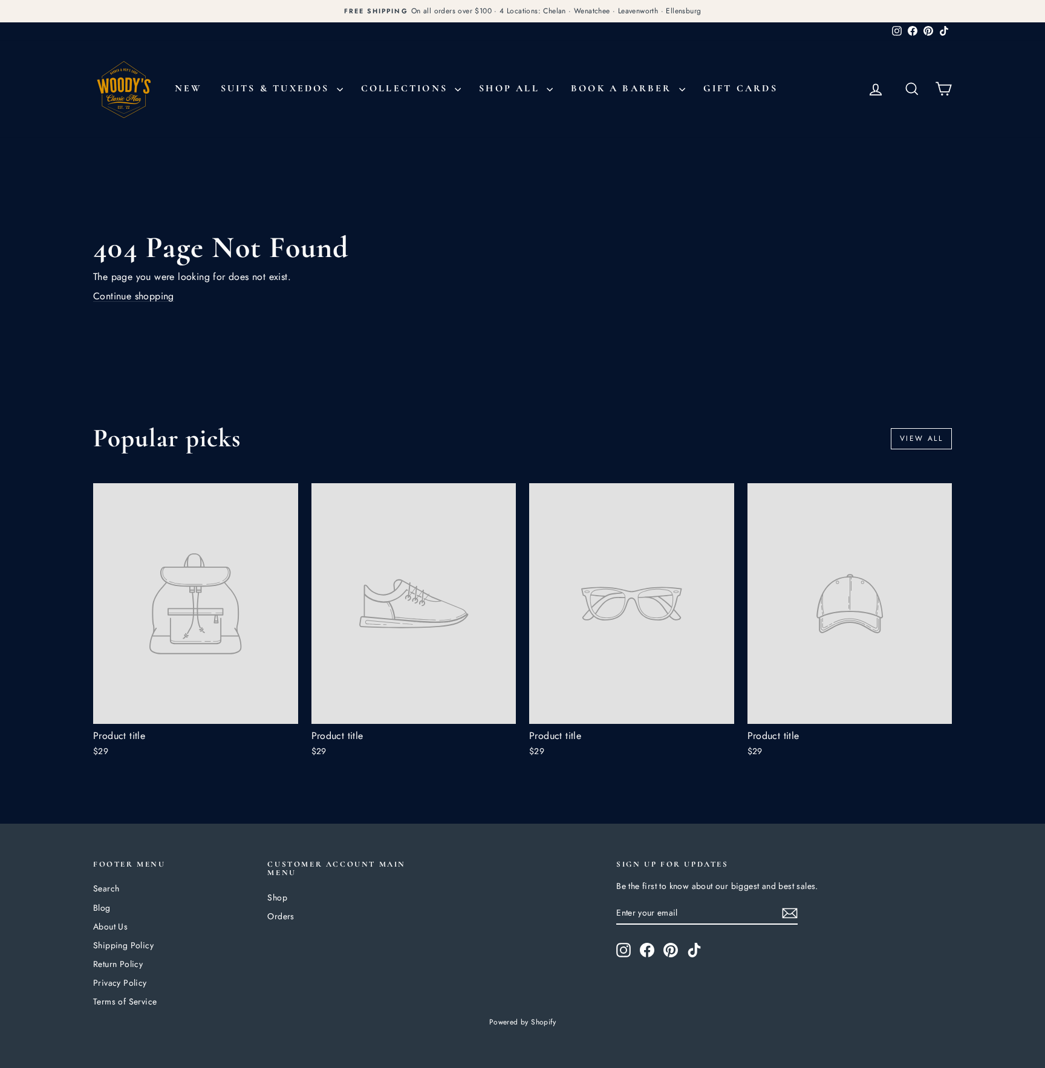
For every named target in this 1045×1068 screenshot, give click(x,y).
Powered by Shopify (522, 1022)
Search (106, 888)
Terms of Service (125, 1001)
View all (921, 438)
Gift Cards (740, 88)
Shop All (511, 88)
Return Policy (118, 964)
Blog (102, 908)
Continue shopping (133, 296)
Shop (277, 897)
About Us (110, 926)
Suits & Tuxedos (277, 88)
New (189, 88)
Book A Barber (623, 88)
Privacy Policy (120, 983)
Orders (280, 916)
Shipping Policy (123, 945)
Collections (406, 88)
